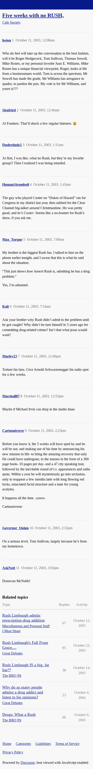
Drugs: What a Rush (19, 714)
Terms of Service (67, 744)
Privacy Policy (12, 752)
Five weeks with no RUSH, (33, 15)
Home (6, 744)
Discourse (28, 762)
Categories (23, 744)
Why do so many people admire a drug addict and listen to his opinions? (22, 692)
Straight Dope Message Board (23, 5)
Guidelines (43, 744)
